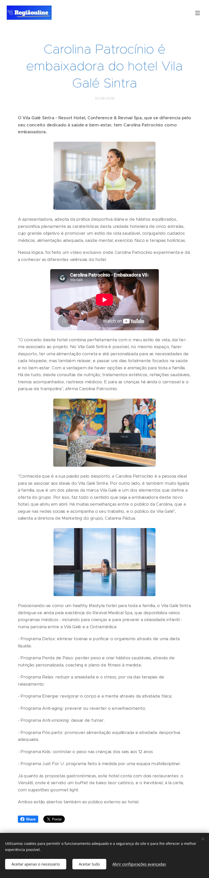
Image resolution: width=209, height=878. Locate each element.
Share (31, 819)
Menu (197, 13)
